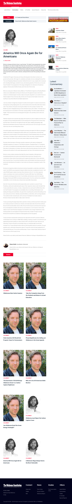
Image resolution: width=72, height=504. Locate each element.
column (5, 50)
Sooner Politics (40, 491)
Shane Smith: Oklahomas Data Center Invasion (25, 21)
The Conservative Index (53, 10)
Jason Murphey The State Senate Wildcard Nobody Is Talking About (60, 133)
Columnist (6, 290)
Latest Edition (7, 10)
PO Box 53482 (6, 490)
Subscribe (43, 10)
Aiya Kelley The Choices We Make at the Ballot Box (60, 184)
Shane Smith (7, 60)
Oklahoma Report (41, 493)
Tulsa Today (40, 489)
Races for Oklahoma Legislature (22, 17)
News (57, 28)
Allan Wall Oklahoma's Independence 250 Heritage (58, 144)
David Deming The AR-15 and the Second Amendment (59, 175)
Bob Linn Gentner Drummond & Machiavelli (59, 155)
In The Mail (27, 10)
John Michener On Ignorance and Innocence (59, 165)
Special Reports (35, 10)
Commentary (15, 10)
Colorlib (31, 501)
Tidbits (21, 10)
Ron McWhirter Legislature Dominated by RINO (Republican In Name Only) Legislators (60, 92)
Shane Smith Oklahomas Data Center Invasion (60, 111)
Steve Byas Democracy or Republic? (60, 102)
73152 (4, 494)
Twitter (27, 491)
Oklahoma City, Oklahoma (9, 492)
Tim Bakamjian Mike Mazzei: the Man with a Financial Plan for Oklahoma (60, 122)
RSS (27, 493)
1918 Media (39, 501)
